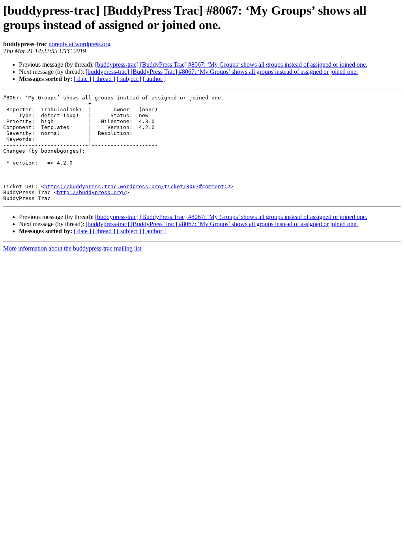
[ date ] (82, 78)
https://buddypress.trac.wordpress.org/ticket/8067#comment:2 (137, 186)
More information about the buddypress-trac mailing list (72, 248)
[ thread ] (104, 78)
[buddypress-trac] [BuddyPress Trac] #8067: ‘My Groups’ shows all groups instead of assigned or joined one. (231, 64)
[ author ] (154, 78)
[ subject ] (129, 78)
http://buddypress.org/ (91, 192)
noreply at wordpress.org (79, 44)
